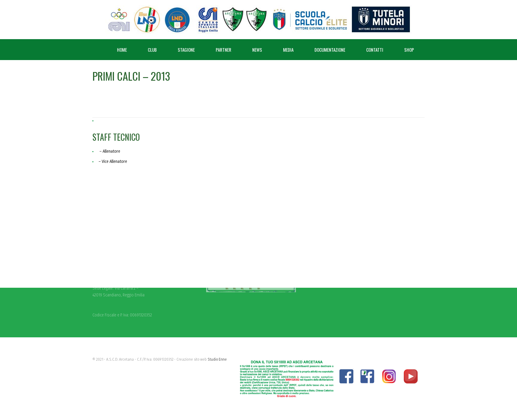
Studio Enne (217, 359)
